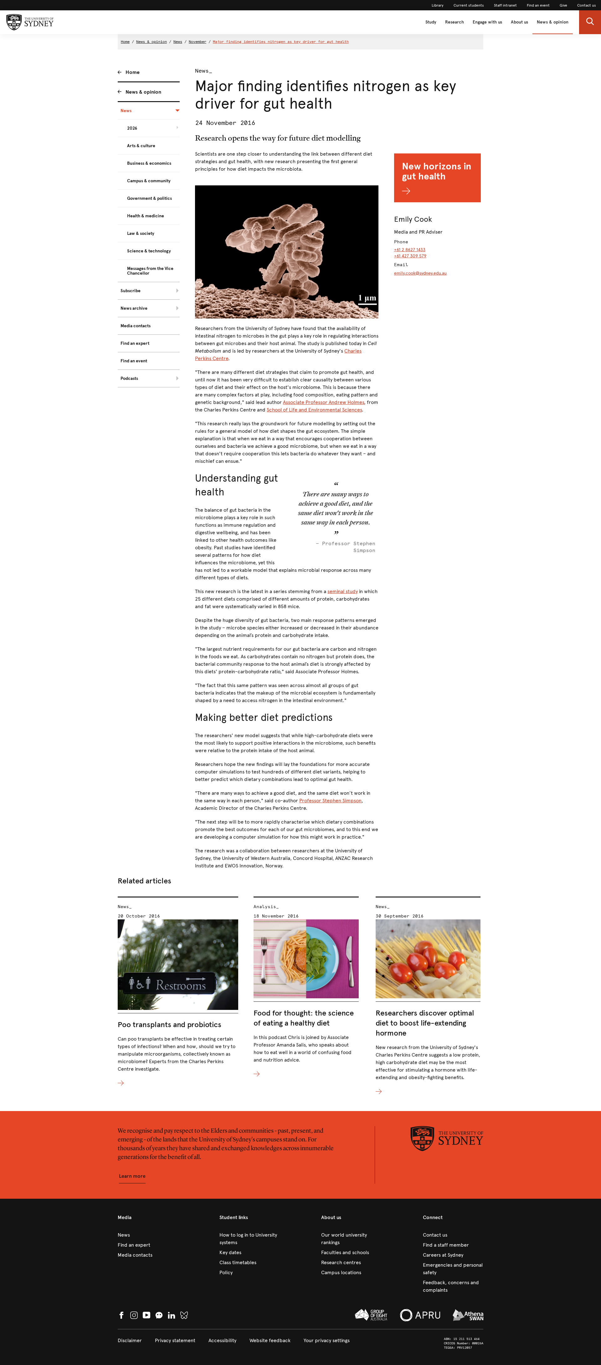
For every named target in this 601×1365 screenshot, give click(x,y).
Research (454, 22)
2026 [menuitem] (132, 128)
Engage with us (487, 22)
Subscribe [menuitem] (131, 290)
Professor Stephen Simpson (330, 801)
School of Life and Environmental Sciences (314, 410)
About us (519, 22)
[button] (590, 22)
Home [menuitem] (133, 72)
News (177, 41)
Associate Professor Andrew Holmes (323, 402)
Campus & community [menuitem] (149, 181)
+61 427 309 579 (410, 256)
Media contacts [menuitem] (136, 325)
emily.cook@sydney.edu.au (420, 273)
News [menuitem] (126, 110)
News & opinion (552, 22)
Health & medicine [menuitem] (145, 216)
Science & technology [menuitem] (149, 251)
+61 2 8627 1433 (409, 249)
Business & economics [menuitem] (149, 163)
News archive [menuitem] (134, 308)
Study (430, 22)
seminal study (342, 591)
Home (125, 41)
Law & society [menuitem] (140, 233)
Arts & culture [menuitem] (141, 145)
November (197, 41)
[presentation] (178, 991)
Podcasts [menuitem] (129, 378)
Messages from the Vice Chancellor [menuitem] (150, 271)
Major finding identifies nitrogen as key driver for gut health (281, 41)
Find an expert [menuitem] (135, 343)
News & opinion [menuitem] (143, 92)
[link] (438, 5)
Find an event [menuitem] (134, 361)
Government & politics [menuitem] (149, 198)
